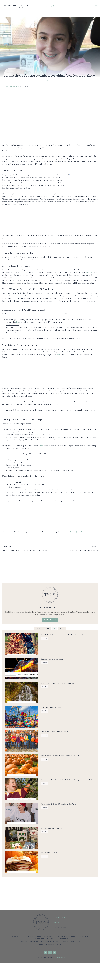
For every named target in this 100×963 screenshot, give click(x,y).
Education (48, 936)
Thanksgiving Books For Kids (52, 828)
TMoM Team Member (11, 86)
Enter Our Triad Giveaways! (50, 944)
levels (41, 446)
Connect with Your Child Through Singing (83, 548)
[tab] (38, 628)
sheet (59, 437)
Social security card (12, 325)
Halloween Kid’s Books (49, 852)
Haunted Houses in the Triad (52, 659)
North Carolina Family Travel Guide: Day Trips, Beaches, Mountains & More (45, 942)
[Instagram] (50, 952)
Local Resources (38, 939)
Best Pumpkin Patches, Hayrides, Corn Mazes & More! (61, 756)
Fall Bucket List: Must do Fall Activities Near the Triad (62, 635)
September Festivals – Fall (51, 707)
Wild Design (61, 957)
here (17, 322)
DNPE (33, 272)
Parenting (64, 939)
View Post (45, 638)
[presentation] (21, 644)
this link (89, 272)
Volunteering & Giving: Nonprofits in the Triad (58, 804)
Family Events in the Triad (31, 936)
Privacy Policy (60, 922)
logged (18, 482)
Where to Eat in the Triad (65, 936)
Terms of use (60, 917)
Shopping (80, 942)
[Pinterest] (45, 952)
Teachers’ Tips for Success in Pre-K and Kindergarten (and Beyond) (24, 548)
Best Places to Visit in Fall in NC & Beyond (57, 683)
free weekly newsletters (77, 532)
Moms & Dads (52, 939)
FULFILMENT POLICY (60, 927)
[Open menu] (96, 6)
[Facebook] (54, 952)
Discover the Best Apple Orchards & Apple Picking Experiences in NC (67, 780)
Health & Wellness (84, 936)
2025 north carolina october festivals (55, 732)
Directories (13, 936)
